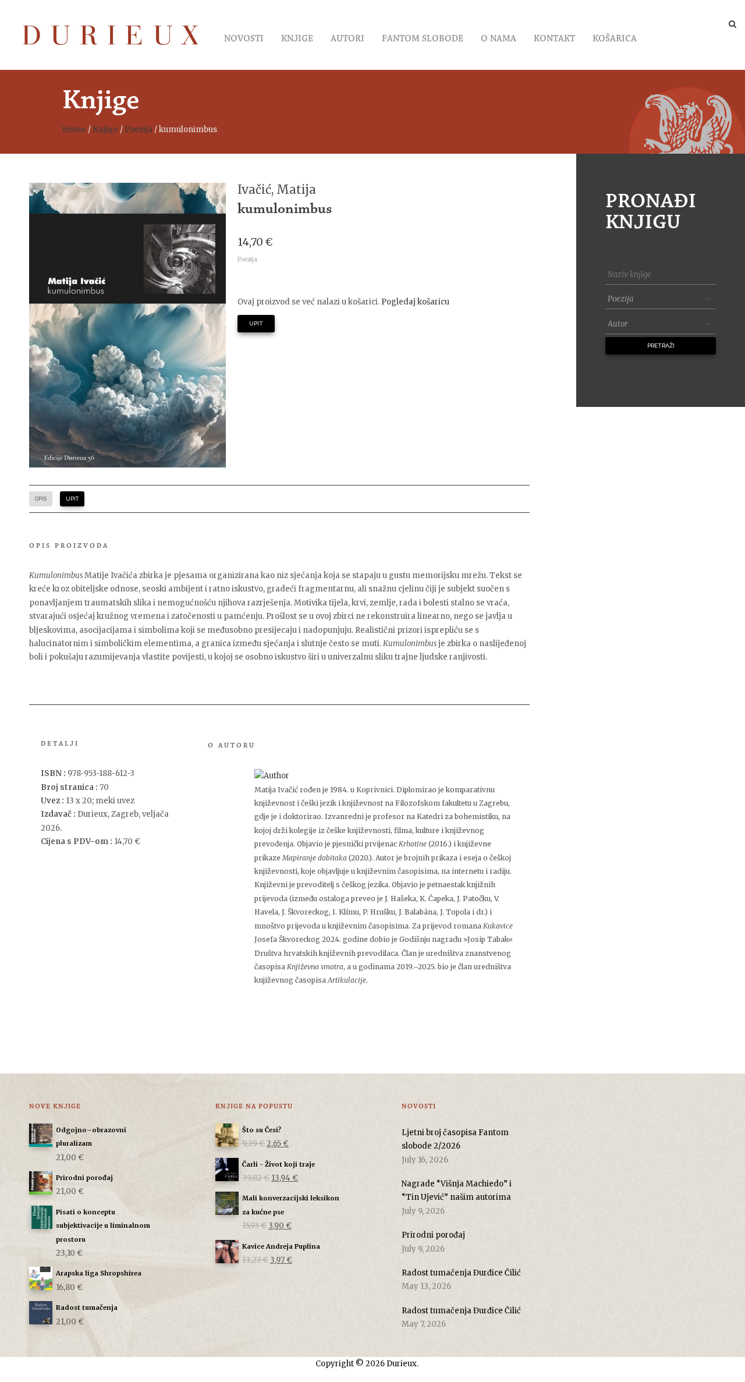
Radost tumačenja (87, 1307)
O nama (498, 39)
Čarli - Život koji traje (278, 1164)
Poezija (138, 129)
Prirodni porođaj (84, 1178)
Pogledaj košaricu (415, 302)
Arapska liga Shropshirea (98, 1273)
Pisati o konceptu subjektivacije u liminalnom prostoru (103, 1225)
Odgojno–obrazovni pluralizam (91, 1136)
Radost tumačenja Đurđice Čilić (461, 1273)
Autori (347, 39)
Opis (41, 499)
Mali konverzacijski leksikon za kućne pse (290, 1205)
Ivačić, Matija (276, 189)
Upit (256, 323)
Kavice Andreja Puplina (281, 1246)
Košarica (615, 39)
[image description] (127, 325)
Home (74, 129)
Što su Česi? (261, 1130)
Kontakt (554, 39)
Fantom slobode (422, 39)
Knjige (297, 39)
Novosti (244, 39)
